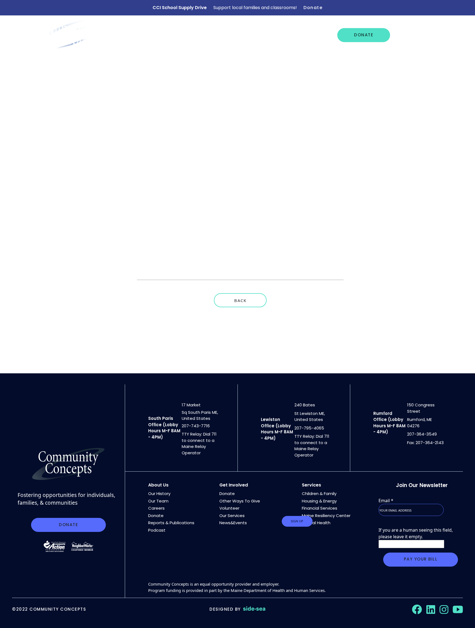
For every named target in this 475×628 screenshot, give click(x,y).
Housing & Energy (319, 501)
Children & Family (319, 493)
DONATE (363, 35)
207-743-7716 (196, 426)
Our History (159, 493)
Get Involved (416, 35)
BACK (240, 300)
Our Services (192, 35)
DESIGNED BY (225, 609)
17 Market (191, 405)
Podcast (156, 530)
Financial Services (319, 508)
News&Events (233, 523)
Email (386, 500)
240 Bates (304, 405)
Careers (279, 35)
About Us (153, 35)
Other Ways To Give (239, 501)
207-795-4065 (309, 428)
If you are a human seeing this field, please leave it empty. (416, 533)
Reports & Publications (171, 523)
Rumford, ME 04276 (419, 423)
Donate (312, 7)
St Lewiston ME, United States (309, 416)
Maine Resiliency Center (326, 515)
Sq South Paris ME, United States (200, 415)
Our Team (158, 501)
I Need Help (315, 35)
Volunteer (229, 508)
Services (311, 485)
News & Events (239, 35)
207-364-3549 (422, 434)
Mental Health (316, 523)
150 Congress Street (421, 408)
